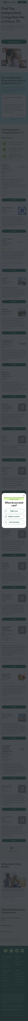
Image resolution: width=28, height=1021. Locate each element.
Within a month (14, 516)
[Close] (24, 496)
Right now (14, 511)
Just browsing (14, 522)
